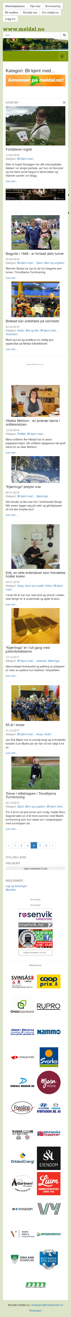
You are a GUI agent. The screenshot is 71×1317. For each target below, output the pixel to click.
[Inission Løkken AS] (23, 1208)
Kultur (20, 330)
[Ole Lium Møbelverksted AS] (49, 1183)
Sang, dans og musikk (30, 585)
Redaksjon (35, 1310)
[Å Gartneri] (23, 1183)
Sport (39, 263)
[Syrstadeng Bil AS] (49, 1107)
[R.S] (35, 546)
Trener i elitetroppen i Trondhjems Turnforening (31, 795)
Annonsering (52, 6)
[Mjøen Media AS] (49, 1082)
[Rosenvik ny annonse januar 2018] (35, 918)
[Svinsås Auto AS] (23, 981)
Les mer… (12, 181)
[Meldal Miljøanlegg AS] (35, 1284)
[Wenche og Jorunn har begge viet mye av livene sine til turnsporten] (35, 232)
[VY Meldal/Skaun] (49, 1208)
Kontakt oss (30, 12)
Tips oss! (35, 6)
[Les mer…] (35, 126)
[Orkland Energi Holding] (23, 1158)
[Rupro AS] (49, 1006)
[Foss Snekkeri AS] (23, 1107)
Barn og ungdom (54, 263)
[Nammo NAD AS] (49, 1031)
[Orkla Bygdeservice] (49, 1234)
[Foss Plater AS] (23, 1057)
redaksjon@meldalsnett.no (47, 1305)
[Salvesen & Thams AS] (49, 1158)
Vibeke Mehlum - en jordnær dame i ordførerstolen (33, 422)
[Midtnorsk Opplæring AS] (49, 1259)
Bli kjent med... (26, 158)
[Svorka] (49, 1057)
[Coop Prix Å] (49, 981)
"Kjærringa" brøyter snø (23, 486)
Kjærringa (42, 496)
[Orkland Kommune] (23, 1259)
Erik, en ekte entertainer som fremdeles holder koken (35, 574)
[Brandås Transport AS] (49, 1133)
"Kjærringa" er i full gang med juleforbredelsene (28, 649)
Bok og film (32, 330)
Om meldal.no (50, 12)
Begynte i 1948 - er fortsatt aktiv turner (35, 253)
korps (39, 734)
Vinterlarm (12, 334)
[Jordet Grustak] (23, 1031)
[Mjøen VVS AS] (23, 1133)
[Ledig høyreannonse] (35, 952)
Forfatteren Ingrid (19, 149)
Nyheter (12, 102)
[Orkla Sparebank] (23, 1006)
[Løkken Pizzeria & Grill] (35, 938)
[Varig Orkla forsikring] (23, 1234)
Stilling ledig (16, 857)
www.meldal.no (23, 28)
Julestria (41, 661)
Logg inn (10, 19)
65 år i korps (15, 724)
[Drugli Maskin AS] (23, 1082)
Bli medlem (11, 12)
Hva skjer (13, 863)
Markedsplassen (15, 6)
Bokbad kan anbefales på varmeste (32, 320)
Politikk (21, 434)
